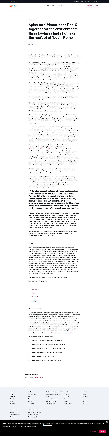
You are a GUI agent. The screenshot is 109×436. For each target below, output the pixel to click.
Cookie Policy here (48, 425)
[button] (13, 1)
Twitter (34, 293)
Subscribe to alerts (92, 5)
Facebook (35, 297)
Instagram (35, 301)
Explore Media (50, 6)
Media (82, 1)
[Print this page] (29, 44)
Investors (89, 1)
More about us (14, 409)
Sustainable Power (33, 409)
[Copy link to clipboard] (36, 44)
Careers (96, 1)
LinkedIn (34, 289)
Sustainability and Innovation (54, 391)
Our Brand (60, 5)
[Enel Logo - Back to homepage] (13, 5)
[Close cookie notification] (107, 422)
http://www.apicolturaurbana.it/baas (40, 149)
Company (76, 1)
